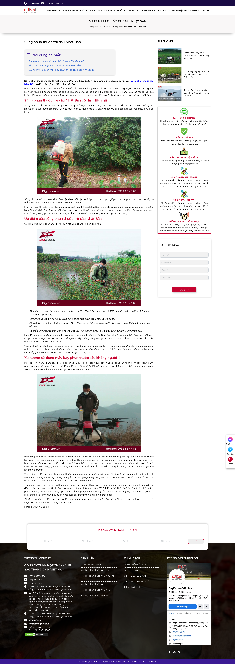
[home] (30, 10)
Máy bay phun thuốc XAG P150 (95, 589)
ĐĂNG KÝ (184, 290)
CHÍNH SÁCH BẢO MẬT (135, 575)
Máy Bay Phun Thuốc (91, 564)
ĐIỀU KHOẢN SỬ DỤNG (135, 564)
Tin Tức (106, 26)
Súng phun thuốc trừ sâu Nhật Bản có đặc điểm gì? (56, 60)
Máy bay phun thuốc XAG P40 (95, 584)
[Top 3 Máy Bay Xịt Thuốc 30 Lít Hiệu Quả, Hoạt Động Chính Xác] (170, 75)
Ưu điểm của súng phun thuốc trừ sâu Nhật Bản (55, 65)
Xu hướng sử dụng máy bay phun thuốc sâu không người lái (61, 69)
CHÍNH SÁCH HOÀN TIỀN (136, 587)
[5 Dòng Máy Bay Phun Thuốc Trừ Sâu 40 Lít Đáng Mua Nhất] (170, 56)
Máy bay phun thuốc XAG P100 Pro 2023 (97, 577)
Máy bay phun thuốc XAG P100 (95, 570)
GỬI (196, 541)
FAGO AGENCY (148, 661)
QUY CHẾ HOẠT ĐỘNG (135, 570)
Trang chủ (93, 26)
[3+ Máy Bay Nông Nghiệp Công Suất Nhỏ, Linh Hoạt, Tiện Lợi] (170, 93)
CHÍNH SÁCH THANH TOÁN (137, 581)
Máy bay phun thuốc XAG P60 (95, 595)
